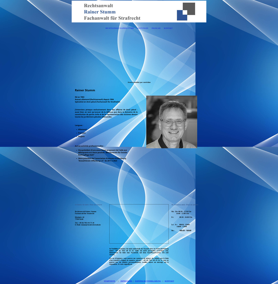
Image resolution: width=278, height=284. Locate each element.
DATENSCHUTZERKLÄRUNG (148, 281)
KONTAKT (168, 28)
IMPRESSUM (126, 281)
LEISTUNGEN (142, 28)
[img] (139, 11)
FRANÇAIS (156, 28)
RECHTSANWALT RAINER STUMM (120, 28)
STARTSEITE (109, 281)
